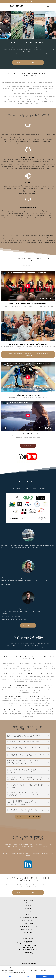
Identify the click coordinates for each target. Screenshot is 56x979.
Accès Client (28, 911)
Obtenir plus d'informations (28, 816)
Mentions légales (28, 923)
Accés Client (28, 1)
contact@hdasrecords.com (28, 954)
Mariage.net (28, 932)
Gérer (9, 976)
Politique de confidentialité (28, 920)
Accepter (45, 976)
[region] (28, 972)
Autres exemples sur (28, 445)
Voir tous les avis (28, 625)
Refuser (27, 976)
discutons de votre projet (28, 62)
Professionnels (28, 908)
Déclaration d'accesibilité (28, 929)
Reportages (28, 905)
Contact (28, 914)
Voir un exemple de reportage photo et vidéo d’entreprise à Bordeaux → (28, 354)
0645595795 (28, 952)
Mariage (28, 902)
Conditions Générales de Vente (28, 926)
